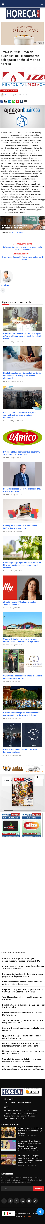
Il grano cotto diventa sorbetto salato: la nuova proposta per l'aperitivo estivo (22, 975)
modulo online (17, 233)
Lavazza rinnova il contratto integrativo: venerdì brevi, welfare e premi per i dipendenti (20, 415)
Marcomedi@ (26, 1216)
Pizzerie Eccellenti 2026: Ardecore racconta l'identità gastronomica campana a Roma (21, 1044)
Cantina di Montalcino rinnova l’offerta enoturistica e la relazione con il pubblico (21, 640)
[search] (42, 3)
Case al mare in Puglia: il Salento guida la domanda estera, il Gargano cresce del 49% (21, 959)
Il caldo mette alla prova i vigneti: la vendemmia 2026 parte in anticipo (23, 967)
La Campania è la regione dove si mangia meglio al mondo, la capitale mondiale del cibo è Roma (30, 1159)
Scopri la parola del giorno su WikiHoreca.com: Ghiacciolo (22, 998)
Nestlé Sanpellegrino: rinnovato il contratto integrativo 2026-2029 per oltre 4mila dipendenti (22, 375)
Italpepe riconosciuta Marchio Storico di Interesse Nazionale (20, 751)
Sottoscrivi (38, 1189)
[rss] (35, 1201)
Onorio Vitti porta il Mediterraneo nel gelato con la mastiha (23, 1029)
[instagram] (16, 1201)
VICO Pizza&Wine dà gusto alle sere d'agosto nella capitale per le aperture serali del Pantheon (23, 1067)
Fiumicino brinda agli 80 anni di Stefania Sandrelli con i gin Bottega (30, 1130)
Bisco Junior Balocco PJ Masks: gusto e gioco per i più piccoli (22, 258)
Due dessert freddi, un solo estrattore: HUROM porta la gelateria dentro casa (22, 983)
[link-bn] (22, 34)
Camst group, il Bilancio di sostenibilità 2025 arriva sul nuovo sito (20, 527)
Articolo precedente (24, 244)
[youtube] (29, 1201)
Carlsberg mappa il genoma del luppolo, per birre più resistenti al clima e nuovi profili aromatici (22, 565)
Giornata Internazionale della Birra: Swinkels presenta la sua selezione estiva (21, 1060)
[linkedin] (22, 1201)
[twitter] (10, 1201)
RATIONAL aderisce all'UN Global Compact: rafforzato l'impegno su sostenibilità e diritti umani (22, 336)
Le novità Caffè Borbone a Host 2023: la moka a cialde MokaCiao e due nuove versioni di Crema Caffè (29, 1144)
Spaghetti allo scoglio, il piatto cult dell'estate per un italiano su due (21, 1037)
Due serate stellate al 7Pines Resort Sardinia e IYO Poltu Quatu (22, 1013)
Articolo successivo (21, 254)
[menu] (3, 3)
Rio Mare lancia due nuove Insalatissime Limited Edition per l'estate (23, 1052)
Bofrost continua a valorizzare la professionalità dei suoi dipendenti (22, 248)
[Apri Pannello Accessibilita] (40, 1211)
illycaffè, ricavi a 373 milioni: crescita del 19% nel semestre (20, 603)
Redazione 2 (6, 342)
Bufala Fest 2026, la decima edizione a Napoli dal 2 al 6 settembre (23, 1006)
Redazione (4, 285)
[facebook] (4, 1201)
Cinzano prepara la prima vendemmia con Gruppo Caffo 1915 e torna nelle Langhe (21, 714)
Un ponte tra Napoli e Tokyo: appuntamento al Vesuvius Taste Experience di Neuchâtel (22, 990)
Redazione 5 (6, 458)
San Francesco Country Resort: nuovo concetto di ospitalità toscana (23, 1021)
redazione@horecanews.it (21, 1102)
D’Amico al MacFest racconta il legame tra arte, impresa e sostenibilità (21, 453)
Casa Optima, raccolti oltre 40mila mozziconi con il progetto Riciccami (22, 677)
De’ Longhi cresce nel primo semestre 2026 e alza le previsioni (22, 490)
